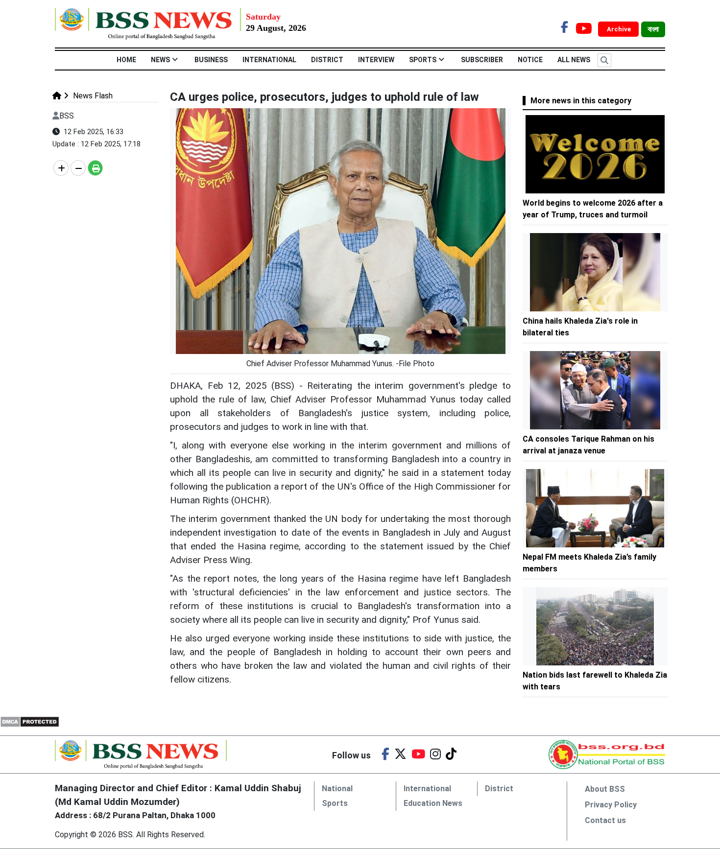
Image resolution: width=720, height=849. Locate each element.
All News (573, 60)
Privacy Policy (611, 804)
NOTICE (530, 60)
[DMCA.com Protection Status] (29, 721)
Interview (376, 60)
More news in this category (580, 100)
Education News (433, 803)
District (327, 60)
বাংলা (653, 29)
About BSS (605, 789)
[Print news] (95, 168)
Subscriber (482, 60)
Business (211, 60)
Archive (619, 29)
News (160, 60)
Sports (422, 60)
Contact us (605, 820)
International (269, 60)
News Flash (92, 95)
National (337, 788)
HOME (126, 60)
